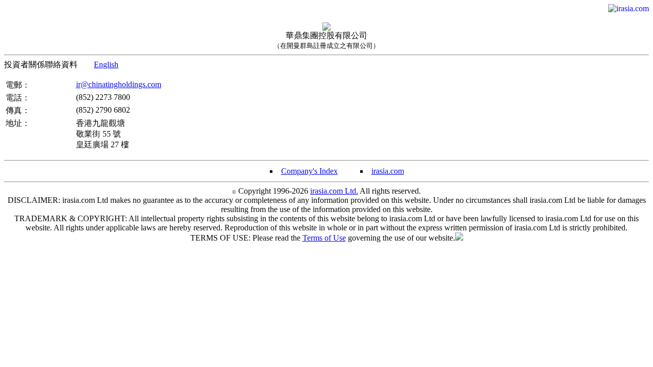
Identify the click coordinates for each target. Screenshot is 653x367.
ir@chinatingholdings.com (118, 84)
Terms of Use (324, 237)
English (106, 64)
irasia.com (387, 171)
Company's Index (309, 171)
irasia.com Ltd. (334, 191)
